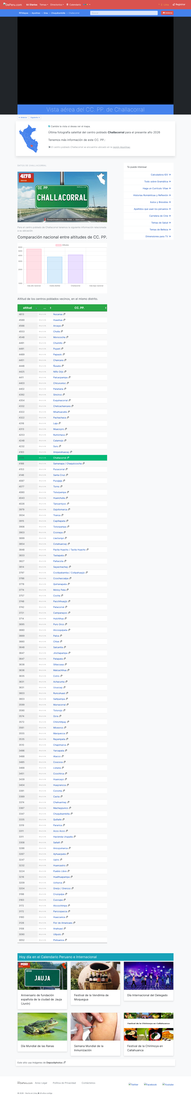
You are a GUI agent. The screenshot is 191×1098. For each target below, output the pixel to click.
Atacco (57, 756)
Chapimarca (59, 744)
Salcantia (58, 647)
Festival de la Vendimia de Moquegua (91, 997)
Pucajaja (57, 480)
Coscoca (58, 762)
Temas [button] (43, 4)
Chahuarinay (59, 802)
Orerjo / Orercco (62, 888)
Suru (55, 446)
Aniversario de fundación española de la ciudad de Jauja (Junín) (41, 999)
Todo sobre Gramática (156, 181)
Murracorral (59, 704)
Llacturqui (58, 538)
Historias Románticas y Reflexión (151, 195)
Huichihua (58, 618)
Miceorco (58, 727)
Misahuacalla (60, 411)
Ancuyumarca (60, 848)
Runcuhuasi (59, 693)
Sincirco (57, 394)
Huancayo (58, 779)
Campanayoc (60, 612)
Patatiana (58, 388)
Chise (56, 641)
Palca (56, 635)
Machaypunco (60, 808)
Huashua (57, 320)
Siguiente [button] (34, 117)
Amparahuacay (61, 452)
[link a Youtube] (168, 1084)
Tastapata (58, 555)
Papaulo (57, 354)
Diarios (33, 4)
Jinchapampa (60, 653)
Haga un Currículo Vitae (156, 188)
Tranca (56, 515)
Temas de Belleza (159, 229)
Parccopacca (60, 911)
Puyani (56, 348)
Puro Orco (58, 624)
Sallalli (56, 842)
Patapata (58, 658)
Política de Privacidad (64, 1082)
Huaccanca (59, 917)
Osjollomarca (60, 509)
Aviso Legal (41, 1082)
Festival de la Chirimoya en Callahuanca (145, 1048)
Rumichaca (59, 434)
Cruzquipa (58, 894)
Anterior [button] (23, 117)
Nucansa (57, 314)
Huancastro (59, 865)
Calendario (75, 4)
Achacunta (58, 681)
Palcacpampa (60, 377)
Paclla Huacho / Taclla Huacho (69, 549)
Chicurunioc (59, 383)
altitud (27, 307)
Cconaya (58, 532)
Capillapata (59, 521)
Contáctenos (88, 1082)
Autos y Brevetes (159, 202)
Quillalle (57, 819)
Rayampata (59, 739)
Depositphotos (54, 1062)
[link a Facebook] (150, 1084)
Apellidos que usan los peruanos (151, 209)
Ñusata (57, 366)
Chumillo (58, 343)
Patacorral (58, 607)
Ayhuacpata (59, 854)
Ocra (55, 716)
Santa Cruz (59, 475)
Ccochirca (58, 773)
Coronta (57, 790)
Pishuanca (58, 940)
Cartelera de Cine (159, 215)
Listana (57, 767)
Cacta (56, 796)
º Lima (164, 4)
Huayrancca (59, 785)
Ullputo (57, 934)
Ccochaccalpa (60, 578)
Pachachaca (59, 417)
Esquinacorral (60, 400)
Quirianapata (60, 584)
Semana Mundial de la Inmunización (88, 1048)
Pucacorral (59, 469)
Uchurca (57, 882)
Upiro (56, 859)
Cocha (56, 595)
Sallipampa (59, 699)
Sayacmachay (60, 566)
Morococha (59, 337)
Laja (55, 423)
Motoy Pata (59, 589)
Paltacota (58, 561)
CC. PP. (79, 307)
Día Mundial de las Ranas (37, 1046)
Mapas (25, 13)
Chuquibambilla (58, 13)
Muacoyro (58, 429)
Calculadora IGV (160, 174)
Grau (46, 13)
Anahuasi (58, 928)
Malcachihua (59, 670)
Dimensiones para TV (157, 236)
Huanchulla (59, 498)
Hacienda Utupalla (63, 836)
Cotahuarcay (60, 543)
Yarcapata (58, 750)
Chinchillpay (59, 721)
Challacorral (59, 457)
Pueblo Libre (60, 871)
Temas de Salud (160, 222)
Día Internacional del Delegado (147, 995)
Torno (56, 486)
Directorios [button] (56, 4)
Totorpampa (59, 526)
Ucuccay (58, 687)
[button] (86, 4)
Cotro (56, 676)
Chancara (58, 360)
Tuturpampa (59, 492)
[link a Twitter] (133, 1084)
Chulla (56, 331)
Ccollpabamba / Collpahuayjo (69, 572)
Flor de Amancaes (62, 922)
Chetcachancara (61, 406)
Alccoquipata (60, 630)
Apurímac (36, 13)
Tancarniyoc (59, 503)
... (44, 307)
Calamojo (58, 440)
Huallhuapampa (61, 876)
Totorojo (57, 710)
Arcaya (57, 325)
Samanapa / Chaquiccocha (67, 463)
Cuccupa (58, 899)
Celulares (168, 13)
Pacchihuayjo (60, 601)
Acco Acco (59, 831)
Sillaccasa (58, 664)
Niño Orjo (58, 371)
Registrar (180, 4)
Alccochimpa (60, 905)
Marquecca (59, 733)
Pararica (57, 825)
